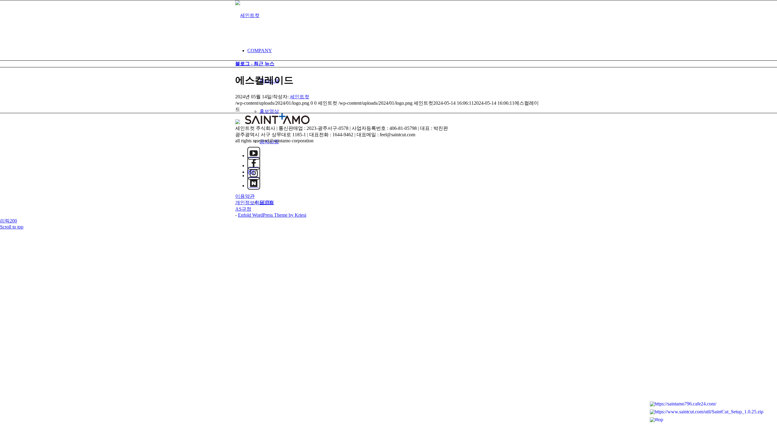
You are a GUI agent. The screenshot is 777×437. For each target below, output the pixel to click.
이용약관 (245, 196)
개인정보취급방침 (254, 202)
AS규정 (243, 209)
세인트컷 (299, 96)
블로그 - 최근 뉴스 (254, 63)
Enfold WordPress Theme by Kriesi (272, 215)
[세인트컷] (247, 15)
